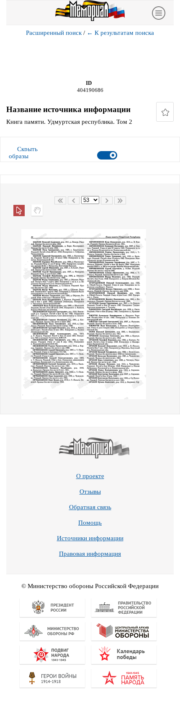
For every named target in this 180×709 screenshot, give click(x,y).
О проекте (90, 476)
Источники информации (90, 538)
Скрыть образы (23, 153)
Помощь (90, 522)
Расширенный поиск (54, 32)
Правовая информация (90, 553)
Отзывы (90, 491)
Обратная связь (90, 507)
